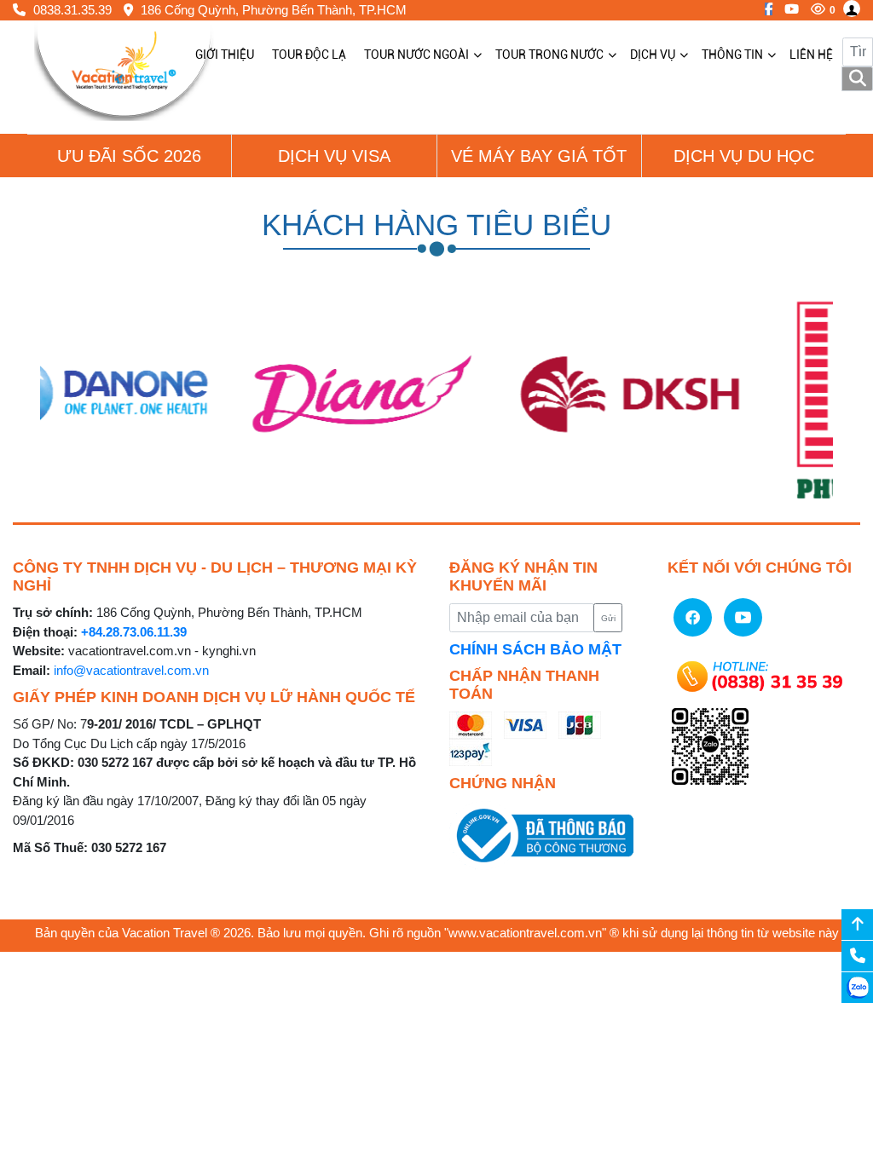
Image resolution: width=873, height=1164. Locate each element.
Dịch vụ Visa (334, 156)
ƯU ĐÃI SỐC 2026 (129, 156)
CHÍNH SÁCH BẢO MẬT (535, 649)
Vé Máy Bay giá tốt (539, 156)
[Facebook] (764, 9)
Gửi (608, 618)
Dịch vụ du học (744, 156)
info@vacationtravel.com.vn (131, 670)
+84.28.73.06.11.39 (134, 632)
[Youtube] (787, 9)
